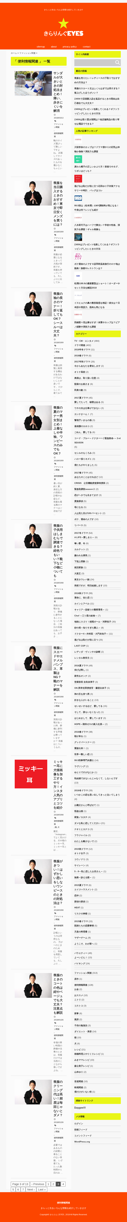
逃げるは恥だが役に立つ (86, 640)
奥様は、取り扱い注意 (85, 378)
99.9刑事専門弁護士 (84, 760)
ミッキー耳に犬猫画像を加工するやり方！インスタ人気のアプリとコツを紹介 (58, 784)
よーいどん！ (80, 957)
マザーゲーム (80, 937)
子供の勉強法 (80, 1025)
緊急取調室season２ (84, 489)
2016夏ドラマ (81, 665)
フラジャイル (80, 835)
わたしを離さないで (84, 841)
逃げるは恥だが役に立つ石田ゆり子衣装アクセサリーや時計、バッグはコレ (97, 188)
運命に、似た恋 (82, 597)
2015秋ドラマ (81, 849)
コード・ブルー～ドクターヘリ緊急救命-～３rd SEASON (97, 440)
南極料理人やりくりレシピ (87, 1054)
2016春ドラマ (81, 732)
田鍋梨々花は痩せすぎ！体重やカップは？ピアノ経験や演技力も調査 (97, 324)
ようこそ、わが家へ (84, 943)
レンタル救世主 (82, 658)
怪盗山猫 (78, 811)
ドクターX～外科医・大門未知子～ (91, 633)
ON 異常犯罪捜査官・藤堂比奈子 (90, 688)
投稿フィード (80, 1129)
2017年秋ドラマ (82, 361)
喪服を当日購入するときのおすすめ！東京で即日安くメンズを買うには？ (58, 203)
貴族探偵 (78, 501)
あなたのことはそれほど (86, 477)
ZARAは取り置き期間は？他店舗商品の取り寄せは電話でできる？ (96, 121)
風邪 (76, 1019)
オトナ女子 (79, 853)
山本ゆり (78, 1072)
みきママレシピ (82, 1060)
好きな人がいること (84, 700)
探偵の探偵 (79, 901)
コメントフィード (83, 1135)
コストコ (78, 1005)
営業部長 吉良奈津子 (84, 682)
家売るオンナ (80, 676)
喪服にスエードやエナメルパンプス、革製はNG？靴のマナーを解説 (58, 668)
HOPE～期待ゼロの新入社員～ (89, 724)
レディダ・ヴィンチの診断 (87, 652)
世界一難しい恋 (82, 754)
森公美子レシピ (82, 1066)
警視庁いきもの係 (83, 420)
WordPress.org (82, 1141)
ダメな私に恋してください (87, 823)
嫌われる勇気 (80, 555)
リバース (78, 525)
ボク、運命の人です (84, 519)
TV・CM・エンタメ (84, 341)
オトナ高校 (79, 372)
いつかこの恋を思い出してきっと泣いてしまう (97, 794)
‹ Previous (38, 1184)
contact (86, 46)
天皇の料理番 (80, 931)
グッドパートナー (83, 742)
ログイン (78, 1123)
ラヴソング (79, 766)
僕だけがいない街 (83, 1091)
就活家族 (78, 567)
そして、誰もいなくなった (87, 712)
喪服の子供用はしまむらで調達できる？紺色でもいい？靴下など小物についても (58, 550)
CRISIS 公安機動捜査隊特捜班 (89, 483)
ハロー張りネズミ (83, 459)
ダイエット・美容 (83, 1031)
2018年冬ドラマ (82, 349)
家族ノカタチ (80, 817)
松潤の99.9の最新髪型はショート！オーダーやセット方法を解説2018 (97, 285)
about (54, 46)
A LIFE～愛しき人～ (84, 537)
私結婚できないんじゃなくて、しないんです (96, 778)
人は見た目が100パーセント (88, 513)
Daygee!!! (80, 1107)
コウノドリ (79, 859)
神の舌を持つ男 (82, 694)
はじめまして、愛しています (88, 718)
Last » (42, 1189)
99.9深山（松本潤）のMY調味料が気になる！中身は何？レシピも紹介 (96, 207)
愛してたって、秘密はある (87, 402)
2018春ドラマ (81, 355)
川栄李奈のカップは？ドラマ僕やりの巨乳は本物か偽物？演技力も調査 (97, 149)
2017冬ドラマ (81, 533)
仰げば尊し (79, 670)
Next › (31, 1189)
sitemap (41, 46)
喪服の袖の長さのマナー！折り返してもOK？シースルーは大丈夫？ (58, 314)
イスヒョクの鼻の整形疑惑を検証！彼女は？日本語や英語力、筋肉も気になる (97, 305)
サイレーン (79, 865)
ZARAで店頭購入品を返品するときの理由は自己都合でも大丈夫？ (96, 101)
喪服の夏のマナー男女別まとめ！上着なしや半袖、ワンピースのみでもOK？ (58, 430)
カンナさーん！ (82, 414)
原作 (76, 979)
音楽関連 (78, 1081)
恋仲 (76, 895)
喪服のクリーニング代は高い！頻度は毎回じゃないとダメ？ (58, 1098)
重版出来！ (79, 748)
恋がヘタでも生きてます (86, 495)
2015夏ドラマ (81, 885)
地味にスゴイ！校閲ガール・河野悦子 (92, 621)
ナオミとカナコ (82, 829)
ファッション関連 (58, 125)
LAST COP (79, 646)
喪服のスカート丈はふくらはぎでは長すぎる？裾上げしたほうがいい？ (97, 90)
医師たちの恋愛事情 (84, 925)
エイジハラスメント (84, 889)
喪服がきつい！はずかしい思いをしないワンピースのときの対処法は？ (58, 882)
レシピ (77, 1049)
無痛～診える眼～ (83, 877)
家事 (76, 1013)
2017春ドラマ (81, 472)
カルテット (79, 549)
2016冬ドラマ (81, 790)
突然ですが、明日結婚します (88, 585)
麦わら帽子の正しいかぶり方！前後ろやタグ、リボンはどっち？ (97, 168)
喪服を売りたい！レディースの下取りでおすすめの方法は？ (97, 80)
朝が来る (78, 736)
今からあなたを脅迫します (87, 366)
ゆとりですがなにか (84, 772)
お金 (76, 989)
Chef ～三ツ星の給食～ (85, 615)
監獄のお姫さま (82, 384)
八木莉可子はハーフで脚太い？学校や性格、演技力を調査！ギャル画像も (97, 227)
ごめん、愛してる (83, 432)
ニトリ (77, 999)
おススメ (78, 995)
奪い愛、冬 (79, 543)
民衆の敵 (78, 390)
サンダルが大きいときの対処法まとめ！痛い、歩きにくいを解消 (58, 91)
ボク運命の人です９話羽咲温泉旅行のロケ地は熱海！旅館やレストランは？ (97, 266)
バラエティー (80, 953)
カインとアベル (82, 603)
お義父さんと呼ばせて (85, 805)
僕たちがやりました (84, 465)
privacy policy (70, 46)
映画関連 (78, 1087)
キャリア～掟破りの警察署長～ (89, 609)
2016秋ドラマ (81, 593)
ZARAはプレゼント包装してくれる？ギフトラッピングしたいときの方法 (96, 111)
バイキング (79, 963)
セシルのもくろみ (83, 453)
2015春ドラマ (81, 921)
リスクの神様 (80, 913)
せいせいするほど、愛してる (88, 706)
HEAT (77, 907)
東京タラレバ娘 (82, 579)
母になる (78, 507)
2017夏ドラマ (81, 398)
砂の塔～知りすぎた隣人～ (87, 627)
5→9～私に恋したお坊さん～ (88, 871)
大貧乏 (77, 573)
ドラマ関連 (79, 345)
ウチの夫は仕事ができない (87, 408)
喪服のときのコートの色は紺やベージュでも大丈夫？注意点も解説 (58, 993)
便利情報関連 (58, 135)
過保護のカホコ (82, 426)
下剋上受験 (79, 561)
